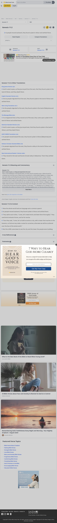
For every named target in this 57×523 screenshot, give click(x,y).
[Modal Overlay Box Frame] (28, 261)
